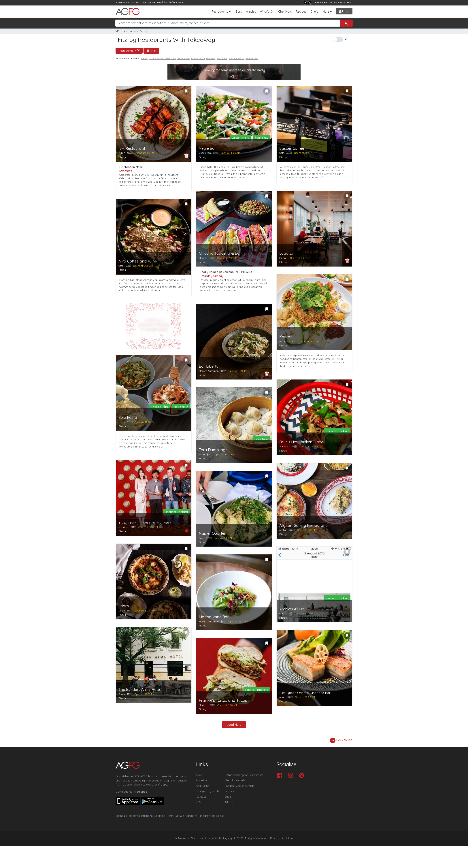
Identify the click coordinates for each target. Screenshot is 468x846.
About (199, 775)
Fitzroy (143, 31)
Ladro (123, 606)
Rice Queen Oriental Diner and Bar (304, 692)
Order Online (240, 137)
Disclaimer (287, 838)
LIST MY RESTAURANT (340, 2)
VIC (117, 31)
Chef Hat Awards (177, 2)
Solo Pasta (127, 417)
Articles (251, 11)
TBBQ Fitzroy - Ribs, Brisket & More (144, 522)
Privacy (275, 838)
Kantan (286, 337)
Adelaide (159, 815)
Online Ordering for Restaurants (243, 775)
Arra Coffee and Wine (137, 261)
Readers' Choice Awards (239, 786)
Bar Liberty (208, 366)
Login (345, 11)
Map (347, 39)
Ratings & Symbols (207, 791)
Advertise (201, 780)
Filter (152, 50)
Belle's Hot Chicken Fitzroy (302, 442)
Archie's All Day (293, 609)
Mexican (222, 58)
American (252, 58)
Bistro (121, 694)
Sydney (120, 815)
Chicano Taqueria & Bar (220, 253)
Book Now (261, 137)
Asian (202, 454)
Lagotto (286, 253)
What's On (267, 11)
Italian (210, 58)
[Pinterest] (302, 776)
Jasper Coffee (291, 148)
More (325, 11)
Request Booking (337, 431)
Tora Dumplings (213, 450)
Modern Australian (162, 58)
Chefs (314, 11)
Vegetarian (205, 152)
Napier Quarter (212, 533)
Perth (170, 815)
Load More (234, 724)
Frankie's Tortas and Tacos (223, 700)
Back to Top (344, 740)
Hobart (203, 815)
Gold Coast (216, 815)
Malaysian (284, 341)
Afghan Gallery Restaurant (303, 525)
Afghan (283, 529)
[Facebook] (305, 3)
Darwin (179, 815)
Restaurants (220, 11)
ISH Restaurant (131, 148)
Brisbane (147, 815)
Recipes (301, 11)
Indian (121, 152)
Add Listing (202, 786)
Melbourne (129, 31)
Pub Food (198, 58)
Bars (239, 11)
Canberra (191, 815)
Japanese (183, 58)
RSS (198, 802)
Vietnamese (236, 58)
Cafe (144, 58)
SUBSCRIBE (321, 2)
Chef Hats (285, 11)
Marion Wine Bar (214, 617)
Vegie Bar (207, 148)
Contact (201, 796)
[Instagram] (310, 3)
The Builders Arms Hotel (139, 689)
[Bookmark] (186, 91)
